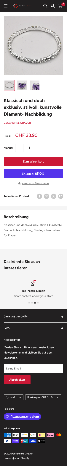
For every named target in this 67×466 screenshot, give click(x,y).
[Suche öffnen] (45, 6)
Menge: (8, 148)
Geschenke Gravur (17, 122)
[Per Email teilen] (60, 196)
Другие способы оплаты (33, 183)
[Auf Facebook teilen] (39, 196)
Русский (10, 397)
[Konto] (53, 6)
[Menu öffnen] (5, 5)
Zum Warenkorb (33, 161)
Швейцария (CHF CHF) (40, 397)
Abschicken (17, 379)
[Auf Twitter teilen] (53, 196)
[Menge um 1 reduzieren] (19, 148)
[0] (60, 6)
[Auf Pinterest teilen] (46, 196)
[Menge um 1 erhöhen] (39, 148)
